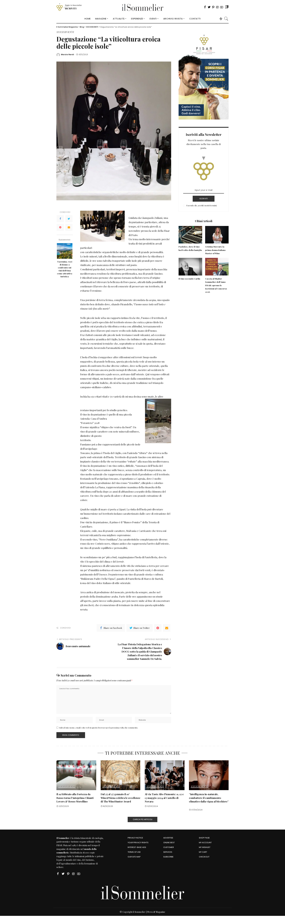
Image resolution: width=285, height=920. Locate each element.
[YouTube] (222, 7)
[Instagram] (217, 7)
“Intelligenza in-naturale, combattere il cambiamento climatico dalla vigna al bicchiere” (209, 797)
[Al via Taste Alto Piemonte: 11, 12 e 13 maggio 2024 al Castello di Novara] (165, 775)
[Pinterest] (213, 7)
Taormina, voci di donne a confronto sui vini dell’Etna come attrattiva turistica (64, 269)
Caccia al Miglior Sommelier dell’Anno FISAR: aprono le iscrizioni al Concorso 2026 (216, 285)
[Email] (68, 227)
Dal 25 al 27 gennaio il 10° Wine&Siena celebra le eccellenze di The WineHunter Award (120, 797)
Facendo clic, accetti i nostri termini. (201, 205)
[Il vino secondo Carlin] (190, 266)
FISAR (59, 845)
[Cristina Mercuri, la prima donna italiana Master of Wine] (217, 235)
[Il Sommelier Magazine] (142, 7)
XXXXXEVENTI (65, 32)
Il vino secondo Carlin (189, 278)
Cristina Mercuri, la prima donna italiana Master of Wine (215, 250)
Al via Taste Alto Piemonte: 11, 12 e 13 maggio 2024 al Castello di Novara (164, 797)
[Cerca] (226, 18)
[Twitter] (209, 7)
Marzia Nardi (67, 54)
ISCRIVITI (203, 198)
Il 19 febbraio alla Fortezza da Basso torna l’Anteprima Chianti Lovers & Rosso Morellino (75, 797)
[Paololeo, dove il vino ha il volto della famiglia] (190, 235)
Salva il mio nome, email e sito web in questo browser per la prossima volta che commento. (98, 727)
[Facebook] (205, 7)
